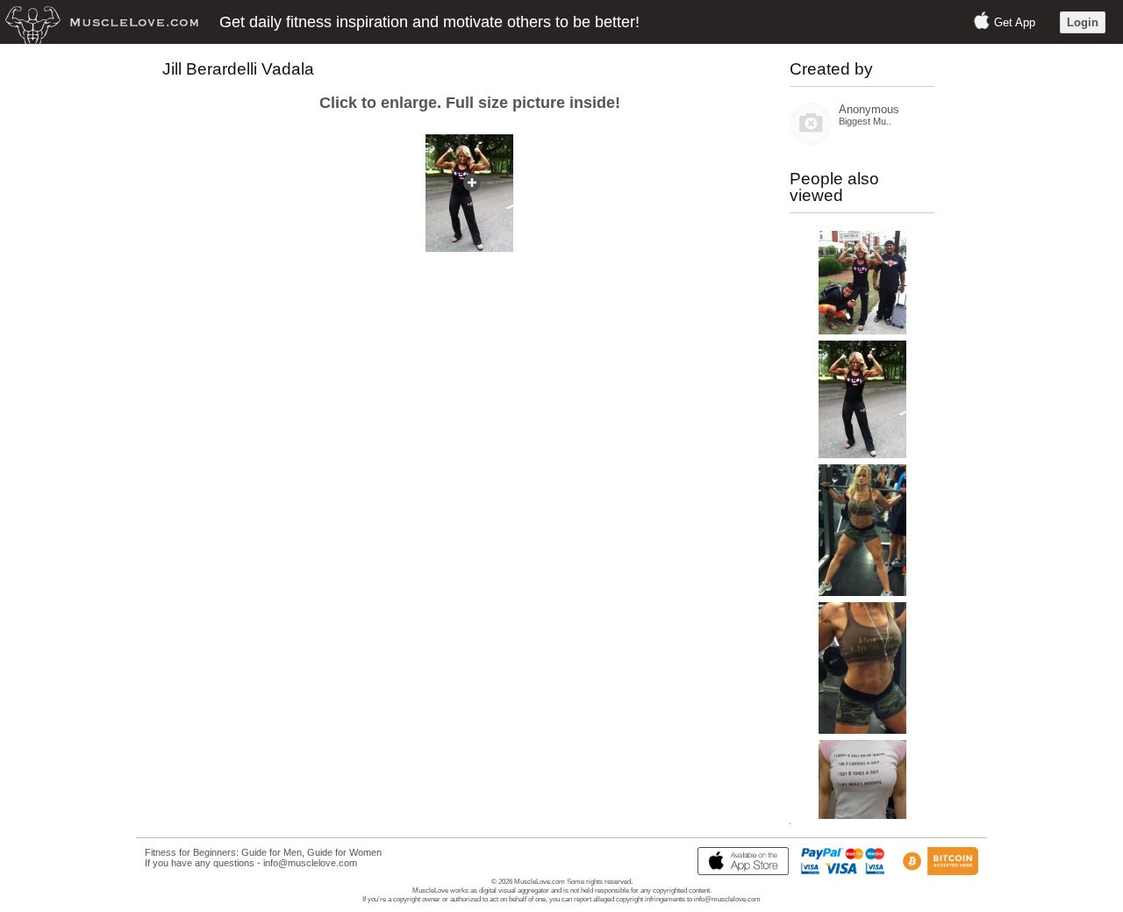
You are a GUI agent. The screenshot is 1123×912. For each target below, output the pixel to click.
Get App (1014, 22)
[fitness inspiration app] (739, 871)
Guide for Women (344, 852)
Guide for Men (271, 852)
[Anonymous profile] (811, 140)
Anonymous (869, 109)
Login (1082, 22)
